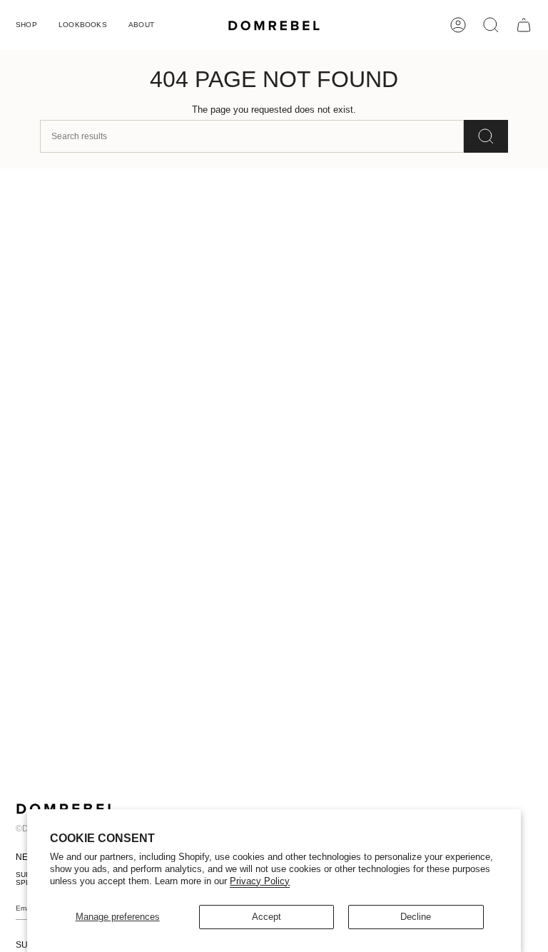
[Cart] (523, 25)
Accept (266, 916)
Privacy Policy (260, 881)
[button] (26, 25)
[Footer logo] (66, 809)
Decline (415, 916)
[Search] (486, 136)
